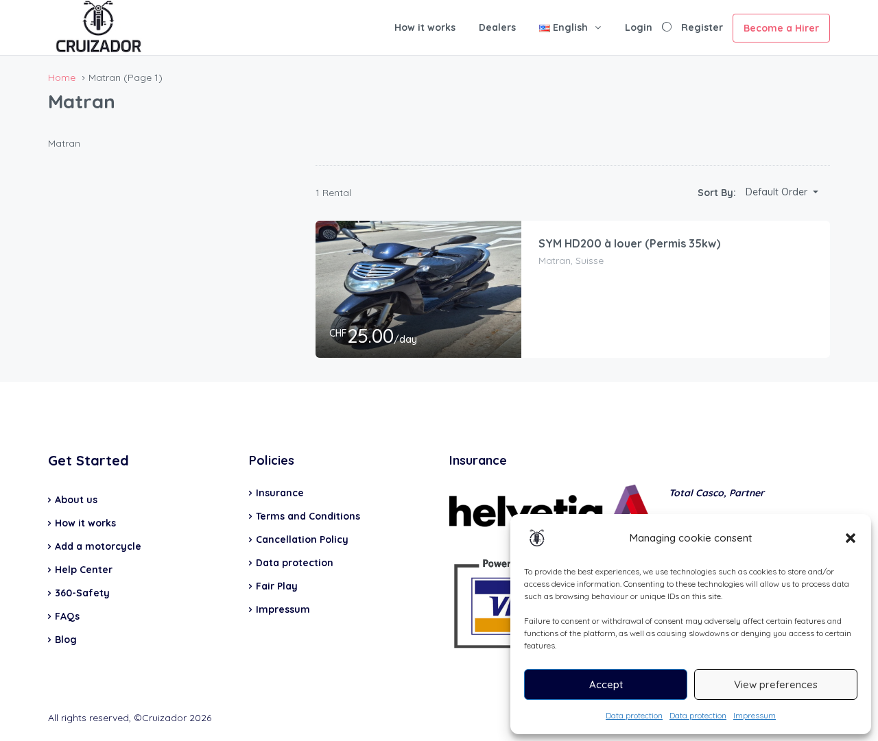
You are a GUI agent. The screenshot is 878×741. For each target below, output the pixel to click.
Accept (606, 684)
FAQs (67, 616)
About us (76, 500)
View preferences (776, 684)
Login (638, 27)
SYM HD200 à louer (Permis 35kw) (629, 243)
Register (702, 27)
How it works (424, 27)
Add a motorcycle (98, 546)
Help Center (83, 569)
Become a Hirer (781, 28)
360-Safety (82, 593)
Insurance (280, 493)
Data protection (634, 715)
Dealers (497, 27)
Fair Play (277, 586)
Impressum (754, 715)
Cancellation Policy (302, 539)
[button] (850, 538)
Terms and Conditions (308, 516)
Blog (66, 639)
